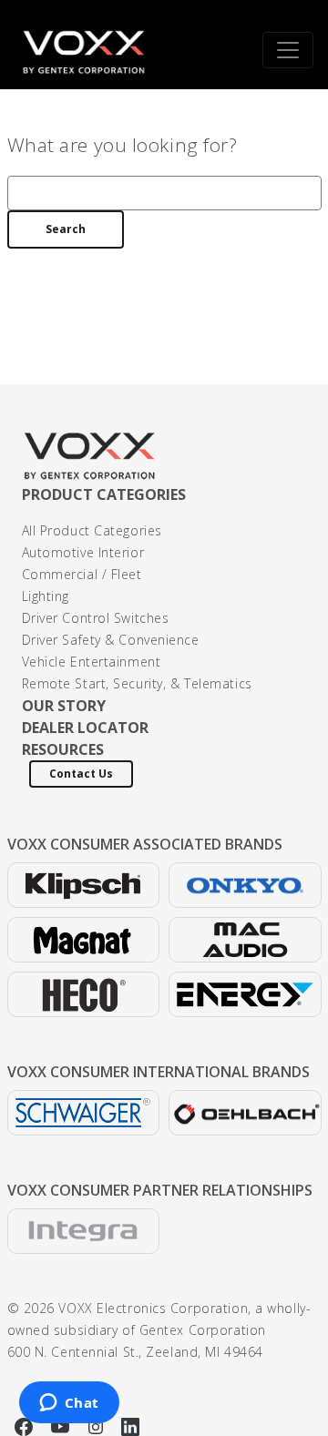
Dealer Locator (85, 728)
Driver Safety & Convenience (111, 639)
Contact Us (81, 773)
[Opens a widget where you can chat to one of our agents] (68, 1404)
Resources (63, 749)
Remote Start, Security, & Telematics (137, 683)
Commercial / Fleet (82, 574)
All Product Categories (92, 530)
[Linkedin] (130, 1424)
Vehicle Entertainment (91, 661)
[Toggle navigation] (287, 50)
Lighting (45, 596)
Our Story (64, 706)
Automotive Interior (83, 552)
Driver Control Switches (95, 617)
